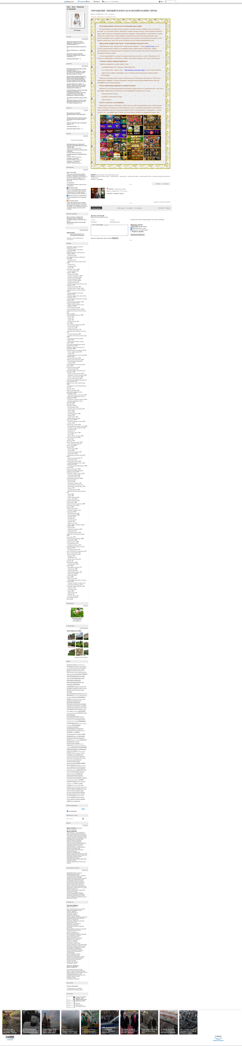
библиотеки (73, 668)
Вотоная (81, 884)
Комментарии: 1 (78, 148)
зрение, (70, 353)
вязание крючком (74, 681)
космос (82, 716)
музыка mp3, (71, 453)
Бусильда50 (80, 844)
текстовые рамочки (75, 789)
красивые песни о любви (72, 721)
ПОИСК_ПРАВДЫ (71, 911)
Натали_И (74, 888)
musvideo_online (78, 989)
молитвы (76, 736)
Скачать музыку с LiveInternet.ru (78, 195)
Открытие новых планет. (74, 128)
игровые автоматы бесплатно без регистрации (76, 703)
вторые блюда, (72, 407)
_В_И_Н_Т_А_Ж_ (71, 931)
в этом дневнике (72, 811)
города (84, 688)
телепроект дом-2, (73, 476)
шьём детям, (71, 570)
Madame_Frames (71, 977)
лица (84, 730)
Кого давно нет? (71, 832)
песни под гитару (81, 751)
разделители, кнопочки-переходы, (77, 491)
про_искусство (83, 917)
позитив (69, 756)
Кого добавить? (80, 832)
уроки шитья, (71, 568)
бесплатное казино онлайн (102, 176)
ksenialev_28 (70, 883)
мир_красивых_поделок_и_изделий (76, 928)
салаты (84, 778)
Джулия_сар (70, 886)
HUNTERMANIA (71, 875)
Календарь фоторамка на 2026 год (76, 46)
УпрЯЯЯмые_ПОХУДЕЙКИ (74, 948)
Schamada (78, 841)
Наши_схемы (70, 971)
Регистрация (82, 1)
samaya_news (81, 974)
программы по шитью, (73, 567)
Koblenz (75, 836)
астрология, (71, 589)
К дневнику (130, 208)
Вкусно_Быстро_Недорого (74, 959)
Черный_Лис (82, 861)
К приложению (84, 230)
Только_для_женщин (72, 962)
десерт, (70, 410)
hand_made (70, 947)
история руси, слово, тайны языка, (76, 383)
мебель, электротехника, (74, 373)
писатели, (70, 431)
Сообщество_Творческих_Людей (75, 956)
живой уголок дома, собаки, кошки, (77, 261)
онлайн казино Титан (145, 176)
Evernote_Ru (84, 972)
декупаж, (70, 518)
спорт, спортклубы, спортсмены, (75, 551)
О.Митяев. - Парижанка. (73, 161)
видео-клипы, (71, 448)
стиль (75, 783)
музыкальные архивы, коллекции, (77, 455)
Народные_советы (72, 914)
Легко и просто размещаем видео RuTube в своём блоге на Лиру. (76, 77)
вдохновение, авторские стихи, (76, 426)
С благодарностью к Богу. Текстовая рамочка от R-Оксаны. (77, 90)
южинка (69, 863)
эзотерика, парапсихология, (74, 586)
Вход (88, 1)
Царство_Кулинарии (80, 934)
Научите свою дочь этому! (74, 84)
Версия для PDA (218, 1038)
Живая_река (76, 848)
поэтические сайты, (73, 432)
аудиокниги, (71, 255)
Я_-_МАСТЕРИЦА (74, 952)
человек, (70, 362)
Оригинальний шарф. (73, 58)
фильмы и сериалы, (73, 545)
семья (74, 781)
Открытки (71, 182)
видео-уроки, (71, 578)
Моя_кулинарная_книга (73, 955)
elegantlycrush (70, 882)
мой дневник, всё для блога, (75, 486)
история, (69, 388)
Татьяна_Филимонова (73, 861)
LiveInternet (69, 2)
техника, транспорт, (72, 554)
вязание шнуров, (72, 282)
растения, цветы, (71, 505)
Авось (105, 1)
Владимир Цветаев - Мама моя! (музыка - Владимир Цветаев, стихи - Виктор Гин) (77, 145)
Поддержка (159, 1)
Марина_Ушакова (71, 853)
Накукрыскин (70, 239)
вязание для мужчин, (73, 277)
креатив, (69, 404)
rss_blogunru (70, 989)
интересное (70, 707)
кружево (80, 723)
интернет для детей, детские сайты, (77, 335)
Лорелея (69, 910)
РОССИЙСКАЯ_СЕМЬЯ (73, 859)
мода (77, 732)
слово (78, 781)
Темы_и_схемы (71, 917)
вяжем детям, (71, 274)
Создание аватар (73, 200)
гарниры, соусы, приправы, (75, 408)
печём (69, 753)
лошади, (70, 264)
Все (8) (86, 110)
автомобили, (71, 557)
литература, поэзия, (72, 424)
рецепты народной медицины (75, 775)
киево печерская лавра (72, 713)
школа (78, 797)
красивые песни (80, 719)
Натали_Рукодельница (73, 890)
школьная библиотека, (74, 584)
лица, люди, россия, (72, 437)
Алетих (77, 884)
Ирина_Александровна (80, 886)
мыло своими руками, (73, 443)
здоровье (81, 697)
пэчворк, (70, 527)
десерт (69, 690)
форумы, (69, 560)
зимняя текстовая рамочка (80, 699)
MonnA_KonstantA (76, 840)
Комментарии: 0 (78, 159)
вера (84, 668)
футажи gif (69, 795)
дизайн (69, 692)
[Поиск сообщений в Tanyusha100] (83, 809)
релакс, (69, 507)
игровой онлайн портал (74, 700)
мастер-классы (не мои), (73, 442)
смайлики (106, 224)
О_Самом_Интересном (73, 978)
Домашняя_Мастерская (73, 915)
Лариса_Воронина (72, 851)
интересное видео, (72, 367)
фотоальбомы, (71, 562)
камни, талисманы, (72, 390)
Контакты (218, 1039)
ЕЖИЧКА (69, 847)
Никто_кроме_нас (82, 855)
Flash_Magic (70, 835)
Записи (68, 6)
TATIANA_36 (70, 879)
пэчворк (78, 761)
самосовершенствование (72, 779)
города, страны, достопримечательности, (73, 314)
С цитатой (161, 201)
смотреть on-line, (71, 541)
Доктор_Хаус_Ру (77, 845)
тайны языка (75, 785)
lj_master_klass (71, 988)
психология (77, 760)
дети (73, 690)
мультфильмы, (71, 543)
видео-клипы (72, 670)
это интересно (75, 801)
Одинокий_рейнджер (72, 856)
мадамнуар (70, 898)
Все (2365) (85, 39)
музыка (82, 736)
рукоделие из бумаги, (73, 529)
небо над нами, (72, 564)
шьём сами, (71, 575)
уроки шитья (76, 792)
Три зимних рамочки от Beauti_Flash (77, 97)
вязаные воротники (80, 686)
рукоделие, (70, 511)
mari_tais (75, 839)
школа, (68, 576)
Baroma (77, 833)
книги (85, 713)
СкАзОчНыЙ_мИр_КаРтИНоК (75, 969)
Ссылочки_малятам (79, 971)
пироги (73, 753)
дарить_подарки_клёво (73, 932)
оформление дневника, (73, 478)
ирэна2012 (79, 896)
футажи (82, 794)
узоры (68, 790)
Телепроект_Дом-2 (72, 963)
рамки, (69, 494)
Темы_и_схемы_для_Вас (73, 972)
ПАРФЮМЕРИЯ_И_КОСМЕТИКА (75, 918)
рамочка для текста (75, 767)
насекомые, (71, 266)
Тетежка (80, 892)
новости (82, 743)
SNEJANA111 (70, 878)
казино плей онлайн (133, 176)
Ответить (156, 201)
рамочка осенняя (76, 768)
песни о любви (72, 751)
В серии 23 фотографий (80, 657)
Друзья (73, 6)
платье (83, 753)
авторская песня (81, 664)
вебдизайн (79, 668)
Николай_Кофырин (72, 855)
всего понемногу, (72, 515)
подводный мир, (72, 271)
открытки (74, 747)
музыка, (69, 447)
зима (72, 699)
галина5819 (70, 845)
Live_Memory (80, 921)
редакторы (76, 772)
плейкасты (71, 755)
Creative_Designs (71, 960)
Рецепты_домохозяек (72, 919)
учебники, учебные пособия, (75, 583)
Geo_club (83, 946)
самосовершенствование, (74, 538)
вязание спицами (73, 685)
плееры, (70, 488)
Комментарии (80, 6)
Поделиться (166, 183)
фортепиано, (71, 459)
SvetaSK (84, 878)
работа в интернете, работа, (74, 503)
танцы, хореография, (72, 552)
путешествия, (70, 502)
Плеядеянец (70, 857)
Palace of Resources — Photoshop (76, 50)
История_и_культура (72, 942)
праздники (71, 759)
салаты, (70, 423)
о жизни (75, 745)
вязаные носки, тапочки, (74, 288)
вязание (75, 676)
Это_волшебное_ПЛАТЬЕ (74, 935)
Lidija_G (74, 877)
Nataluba (79, 877)
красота (74, 723)
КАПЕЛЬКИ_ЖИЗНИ (72, 974)
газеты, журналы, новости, (74, 309)
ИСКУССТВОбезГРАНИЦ (73, 954)
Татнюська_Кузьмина (72, 892)
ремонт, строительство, (74, 376)
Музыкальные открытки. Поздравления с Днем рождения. (76, 113)
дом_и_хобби (81, 895)
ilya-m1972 (70, 836)
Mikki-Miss (80, 839)
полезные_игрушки (72, 921)
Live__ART (79, 973)
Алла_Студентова (72, 829)
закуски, (70, 412)
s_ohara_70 (81, 883)
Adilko (72, 833)
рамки (77, 763)
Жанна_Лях (70, 848)
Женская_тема (71, 958)
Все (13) (85, 136)
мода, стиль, (70, 445)
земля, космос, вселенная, (74, 359)
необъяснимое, (72, 369)
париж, (69, 319)
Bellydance (70, 946)
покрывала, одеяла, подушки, (75, 375)
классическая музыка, (73, 452)
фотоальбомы (71, 794)
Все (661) (85, 825)
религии (69, 774)
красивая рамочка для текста (73, 718)
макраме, (70, 521)
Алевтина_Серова (72, 844)
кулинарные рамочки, (73, 483)
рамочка (78, 765)
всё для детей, (71, 326)
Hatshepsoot (83, 835)
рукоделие (77, 778)
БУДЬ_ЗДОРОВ (71, 934)
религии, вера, (70, 508)
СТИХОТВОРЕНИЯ (82, 944)
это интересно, (71, 597)
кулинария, (70, 405)
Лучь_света (84, 887)
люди (74, 732)
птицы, (69, 267)
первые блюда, (72, 416)
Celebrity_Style (71, 976)
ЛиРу (79, 943)
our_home (82, 947)
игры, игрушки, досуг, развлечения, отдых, (107, 174)
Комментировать (96, 208)
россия (69, 778)
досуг (85, 693)
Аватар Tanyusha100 (77, 20)
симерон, (70, 594)
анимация (76, 666)
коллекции (71, 715)
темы (84, 789)
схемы (69, 785)
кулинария (76, 725)
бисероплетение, (72, 513)
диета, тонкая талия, (73, 352)
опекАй (77, 917)
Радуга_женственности (73, 936)
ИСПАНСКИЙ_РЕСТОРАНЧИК (75, 849)
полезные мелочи (78, 757)
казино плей (123, 176)
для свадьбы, (71, 519)
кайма (71, 711)
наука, (68, 467)
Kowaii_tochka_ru (71, 973)
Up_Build (77, 976)
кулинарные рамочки (73, 727)
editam (81, 881)
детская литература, (73, 329)
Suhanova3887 (78, 878)
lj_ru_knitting (78, 988)
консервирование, (72, 413)
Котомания (76, 947)
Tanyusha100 (67, 9)
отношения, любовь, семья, (74, 473)
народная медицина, (72, 461)
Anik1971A (79, 873)
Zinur (85, 843)
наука (75, 741)
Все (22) (85, 169)
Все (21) (85, 605)
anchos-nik (77, 881)
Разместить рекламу (218, 1040)
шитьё (73, 797)
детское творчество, (73, 334)
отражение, (71, 429)
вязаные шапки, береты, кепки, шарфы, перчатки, (75, 302)
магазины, (69, 440)
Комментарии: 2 (78, 156)
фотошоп (77, 794)
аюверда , (70, 587)
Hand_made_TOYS (72, 922)
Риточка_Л (77, 857)
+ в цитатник (111, 14)
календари (75, 711)
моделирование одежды (74, 734)
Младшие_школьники (72, 924)
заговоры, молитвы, (73, 510)
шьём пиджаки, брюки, (74, 572)
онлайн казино (114, 176)
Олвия (80, 856)
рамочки (74, 770)
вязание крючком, (72, 279)
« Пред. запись (121, 208)
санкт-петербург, (72, 321)
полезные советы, (72, 489)
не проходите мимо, (72, 469)
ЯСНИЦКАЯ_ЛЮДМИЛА (78, 894)
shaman (75, 664)
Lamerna (79, 836)
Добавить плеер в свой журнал (75, 238)
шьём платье (75, 799)
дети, (68, 323)
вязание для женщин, (73, 275)
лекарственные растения (74, 730)
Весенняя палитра (77, 618)
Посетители (79, 1005)
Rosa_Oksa (70, 841)
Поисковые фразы (81, 1006)
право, (69, 439)
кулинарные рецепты (75, 729)
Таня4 (75, 891)
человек (82, 795)
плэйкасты (79, 755)
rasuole (76, 883)
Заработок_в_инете (72, 926)
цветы (74, 795)
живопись (70, 695)
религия (74, 774)
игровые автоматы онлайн (76, 706)
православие (70, 758)
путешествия (71, 761)
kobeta (82, 882)
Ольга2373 (82, 890)
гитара (80, 688)
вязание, (69, 272)
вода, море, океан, (72, 269)
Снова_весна (70, 891)
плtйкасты (78, 753)
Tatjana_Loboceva (71, 843)
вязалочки (69, 927)
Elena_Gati (77, 874)
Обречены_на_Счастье (73, 939)
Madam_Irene (82, 837)
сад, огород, (70, 537)
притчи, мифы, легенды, (74, 435)
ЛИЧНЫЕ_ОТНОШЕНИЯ (73, 852)
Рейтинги (97, 1)
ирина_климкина (71, 896)
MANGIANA (70, 839)
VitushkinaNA (70, 881)
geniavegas (77, 835)
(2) (67, 115)
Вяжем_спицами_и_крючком (74, 938)
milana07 (69, 840)
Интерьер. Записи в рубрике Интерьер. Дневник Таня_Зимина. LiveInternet (76, 55)
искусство (77, 709)
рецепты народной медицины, (76, 465)
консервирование (73, 716)
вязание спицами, (72, 280)
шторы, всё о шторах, (73, 378)
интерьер (70, 709)
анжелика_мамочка (72, 895)
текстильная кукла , (73, 532)
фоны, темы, (71, 499)
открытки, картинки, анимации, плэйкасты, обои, (75, 471)
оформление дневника (76, 749)
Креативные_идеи (77, 910)
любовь (69, 732)
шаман (68, 797)
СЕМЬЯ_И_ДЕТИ (71, 860)
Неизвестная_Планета (79, 909)
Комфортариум (79, 958)
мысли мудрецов (76, 739)
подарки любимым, (73, 475)
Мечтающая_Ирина (82, 853)
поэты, (69, 434)
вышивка (78, 674)
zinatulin (72, 884)
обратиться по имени (120, 189)
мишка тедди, (71, 523)
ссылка (125, 191)
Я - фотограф (72, 172)
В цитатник (167, 201)
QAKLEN (111, 189)
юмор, (68, 599)
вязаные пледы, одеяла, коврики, (77, 290)
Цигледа (69, 894)
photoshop (69, 664)
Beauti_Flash (82, 833)
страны (80, 783)
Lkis (78, 837)
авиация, (70, 556)
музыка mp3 (71, 738)
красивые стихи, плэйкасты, (75, 427)
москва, (70, 316)
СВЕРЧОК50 (83, 859)
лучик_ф (84, 896)
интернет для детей (80, 707)
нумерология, (71, 592)
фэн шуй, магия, (72, 595)
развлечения (71, 763)
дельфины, (71, 260)
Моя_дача (69, 909)
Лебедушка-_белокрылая (73, 887)
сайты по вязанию (72, 307)
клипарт (80, 713)
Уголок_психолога (71, 944)
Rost (74, 841)
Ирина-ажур (78, 828)
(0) (78, 44)
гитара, (69, 450)
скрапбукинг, (71, 530)
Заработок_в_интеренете (74, 923)
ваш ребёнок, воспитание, (75, 324)
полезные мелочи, (72, 500)
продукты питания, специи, (75, 421)
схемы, (69, 495)
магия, (69, 591)
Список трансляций (72, 986)
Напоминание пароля (115, 222)
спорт (72, 783)
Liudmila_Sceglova (72, 837)
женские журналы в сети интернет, (77, 310)
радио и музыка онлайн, (74, 458)
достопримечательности (75, 693)
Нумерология (70, 930)
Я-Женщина (77, 930)
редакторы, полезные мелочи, (76, 399)
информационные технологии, (76, 395)
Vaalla (82, 879)
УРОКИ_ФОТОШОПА (72, 913)
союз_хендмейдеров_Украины (75, 950)
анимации (70, 666)
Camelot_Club (76, 946)
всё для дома (77, 672)
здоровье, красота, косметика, (75, 350)
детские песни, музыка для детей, (77, 331)
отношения (82, 747)
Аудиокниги (81, 926)
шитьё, (68, 565)
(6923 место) (70, 223)
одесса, (70, 318)
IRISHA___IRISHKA (80, 875)
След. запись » (138, 208)
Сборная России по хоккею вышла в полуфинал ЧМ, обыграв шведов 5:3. (77, 119)
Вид (162, 2)
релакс (82, 772)
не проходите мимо (73, 743)
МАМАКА (69, 888)
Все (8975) (85, 66)
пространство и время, (74, 361)
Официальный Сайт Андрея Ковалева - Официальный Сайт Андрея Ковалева (75, 43)
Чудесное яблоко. (72, 126)
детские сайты (79, 690)
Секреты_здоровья (72, 940)
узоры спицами (75, 790)
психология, (71, 540)
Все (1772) (85, 870)
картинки (81, 711)
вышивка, (70, 516)
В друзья (78, 30)
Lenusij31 (69, 877)
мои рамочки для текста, (74, 484)
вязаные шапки (72, 688)
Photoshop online (73, 187)
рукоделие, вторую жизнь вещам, (76, 534)
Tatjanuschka (80, 843)
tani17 (68, 884)
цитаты (78, 795)
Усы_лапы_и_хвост (72, 943)
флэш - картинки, (72, 497)
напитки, (70, 415)
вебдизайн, (71, 480)
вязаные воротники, (73, 286)
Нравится (158, 183)
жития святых (77, 695)
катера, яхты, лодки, (73, 559)
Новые (168, 208)
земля (69, 699)
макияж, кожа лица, (73, 358)
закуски (74, 697)
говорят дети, (71, 327)
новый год (70, 745)
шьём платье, (71, 573)
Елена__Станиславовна (78, 847)
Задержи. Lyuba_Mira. (73, 158)
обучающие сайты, (73, 549)
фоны (83, 792)
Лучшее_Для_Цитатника (73, 951)
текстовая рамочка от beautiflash (79, 787)
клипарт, (70, 481)
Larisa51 (84, 836)
